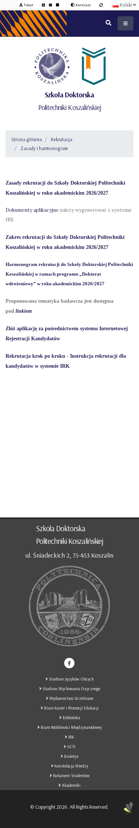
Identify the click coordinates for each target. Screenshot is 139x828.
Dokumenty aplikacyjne (32, 210)
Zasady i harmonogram (44, 148)
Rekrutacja (61, 139)
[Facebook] (69, 663)
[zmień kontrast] (101, 4)
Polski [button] (126, 5)
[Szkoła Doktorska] (92, 66)
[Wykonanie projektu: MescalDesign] (128, 811)
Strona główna (26, 139)
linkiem (24, 311)
